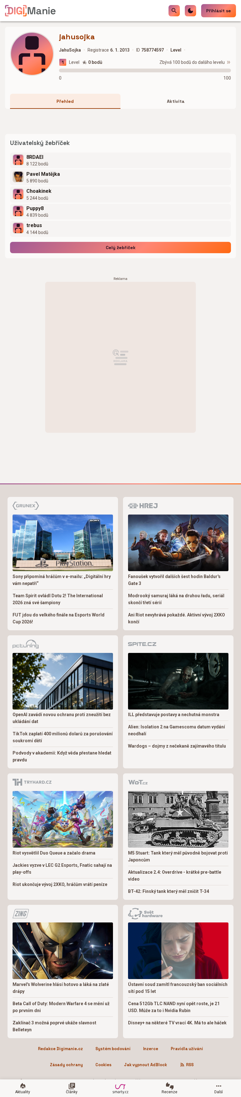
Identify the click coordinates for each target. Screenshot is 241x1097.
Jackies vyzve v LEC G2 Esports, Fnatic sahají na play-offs (62, 869)
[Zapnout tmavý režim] (190, 10)
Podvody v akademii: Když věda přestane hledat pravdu (62, 756)
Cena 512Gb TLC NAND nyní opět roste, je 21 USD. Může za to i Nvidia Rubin (174, 1007)
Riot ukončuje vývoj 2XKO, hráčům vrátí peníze (60, 884)
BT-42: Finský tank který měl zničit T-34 (168, 891)
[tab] (65, 101)
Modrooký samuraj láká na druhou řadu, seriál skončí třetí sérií (176, 599)
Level (74, 62)
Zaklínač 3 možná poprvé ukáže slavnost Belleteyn (54, 1026)
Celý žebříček (121, 247)
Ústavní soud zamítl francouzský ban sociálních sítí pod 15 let (178, 988)
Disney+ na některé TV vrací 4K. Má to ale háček (177, 1022)
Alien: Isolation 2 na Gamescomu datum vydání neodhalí (176, 730)
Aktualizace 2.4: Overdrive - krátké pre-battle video (174, 876)
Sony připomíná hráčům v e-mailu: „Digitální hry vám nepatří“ (62, 580)
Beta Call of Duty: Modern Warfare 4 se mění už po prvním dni (61, 1007)
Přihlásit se (218, 11)
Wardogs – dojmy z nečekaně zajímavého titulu (177, 746)
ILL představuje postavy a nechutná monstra (173, 714)
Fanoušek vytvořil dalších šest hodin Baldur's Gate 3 (174, 580)
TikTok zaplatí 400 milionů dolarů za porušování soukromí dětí (63, 737)
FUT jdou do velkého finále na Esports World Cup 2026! (58, 618)
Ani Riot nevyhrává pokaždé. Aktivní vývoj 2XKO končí (176, 618)
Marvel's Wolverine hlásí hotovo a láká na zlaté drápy (61, 988)
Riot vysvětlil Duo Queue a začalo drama (54, 852)
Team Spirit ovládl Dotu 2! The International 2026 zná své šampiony (58, 599)
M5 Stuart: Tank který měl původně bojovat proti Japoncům (178, 856)
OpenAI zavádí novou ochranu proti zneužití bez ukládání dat (62, 718)
